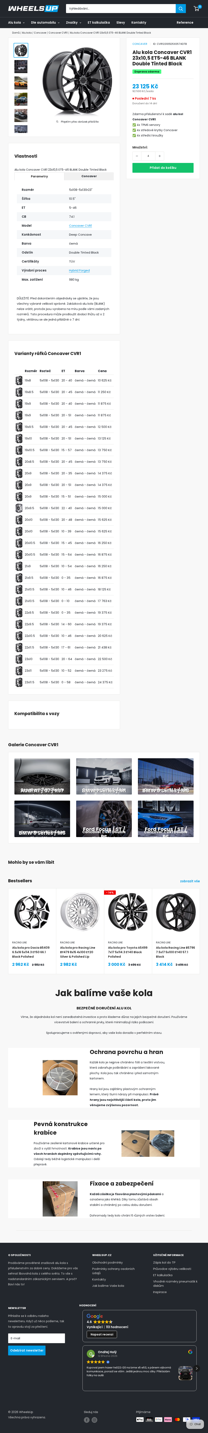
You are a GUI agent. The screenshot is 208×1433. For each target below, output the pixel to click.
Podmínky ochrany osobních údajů (113, 1271)
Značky (72, 22)
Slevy (120, 22)
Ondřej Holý (107, 1352)
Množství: (140, 147)
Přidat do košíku (163, 168)
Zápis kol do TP (164, 1262)
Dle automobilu (43, 22)
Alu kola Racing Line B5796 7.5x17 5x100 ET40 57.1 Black (175, 952)
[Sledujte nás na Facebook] (87, 1420)
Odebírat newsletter (26, 1350)
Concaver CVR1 (80, 225)
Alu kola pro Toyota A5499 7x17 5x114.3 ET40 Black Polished (127, 952)
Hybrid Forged (79, 270)
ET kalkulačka (99, 22)
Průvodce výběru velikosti (172, 1269)
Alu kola (14, 22)
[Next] (200, 921)
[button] (197, 1368)
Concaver (139, 44)
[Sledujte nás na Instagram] (94, 1420)
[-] (137, 156)
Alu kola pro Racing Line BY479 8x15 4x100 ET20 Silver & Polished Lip (77, 952)
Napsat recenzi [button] (102, 1334)
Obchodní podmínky (107, 1262)
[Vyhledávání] (181, 8)
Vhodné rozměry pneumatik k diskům (175, 1283)
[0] (196, 8)
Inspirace (160, 1292)
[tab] (39, 176)
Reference (185, 22)
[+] (159, 156)
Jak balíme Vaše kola (108, 1286)
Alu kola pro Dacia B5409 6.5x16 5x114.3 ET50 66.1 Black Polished (31, 952)
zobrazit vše (190, 881)
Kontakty (138, 22)
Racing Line (19, 942)
